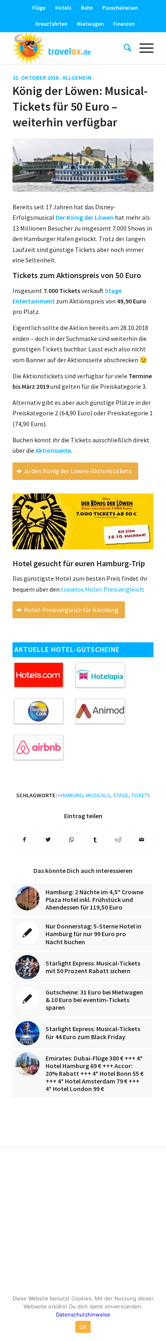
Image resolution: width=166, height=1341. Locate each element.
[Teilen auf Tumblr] (94, 839)
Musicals (98, 795)
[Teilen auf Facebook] (24, 839)
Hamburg (70, 795)
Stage (121, 795)
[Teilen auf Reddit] (118, 839)
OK (83, 1327)
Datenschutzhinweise (83, 1314)
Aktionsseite (53, 450)
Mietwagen (90, 24)
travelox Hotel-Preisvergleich (102, 589)
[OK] (156, 1315)
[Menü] (142, 48)
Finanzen (124, 24)
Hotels (63, 7)
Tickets (140, 795)
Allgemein (76, 77)
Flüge (39, 7)
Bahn (87, 7)
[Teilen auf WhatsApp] (71, 839)
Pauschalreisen (120, 7)
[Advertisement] (83, 1222)
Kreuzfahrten (51, 24)
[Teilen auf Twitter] (48, 839)
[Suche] (123, 48)
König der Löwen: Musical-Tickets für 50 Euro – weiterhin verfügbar (79, 106)
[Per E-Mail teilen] (141, 839)
